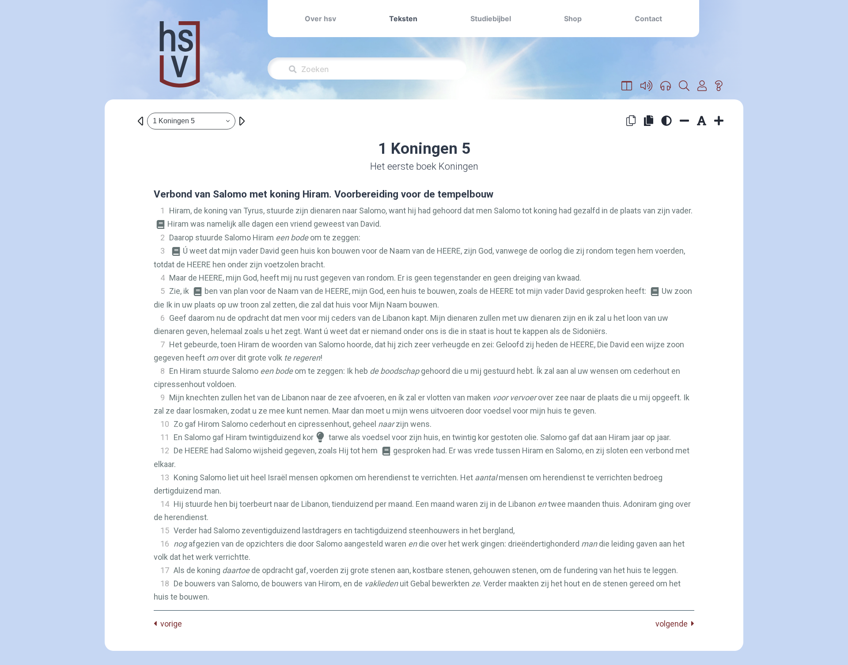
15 (164, 530)
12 (164, 450)
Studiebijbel (490, 18)
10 (164, 424)
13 (164, 477)
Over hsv (320, 18)
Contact (648, 18)
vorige (169, 623)
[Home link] (180, 60)
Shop (573, 18)
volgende (673, 623)
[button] (627, 86)
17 (164, 570)
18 (164, 583)
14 (164, 504)
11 (164, 437)
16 (164, 543)
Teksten (403, 18)
